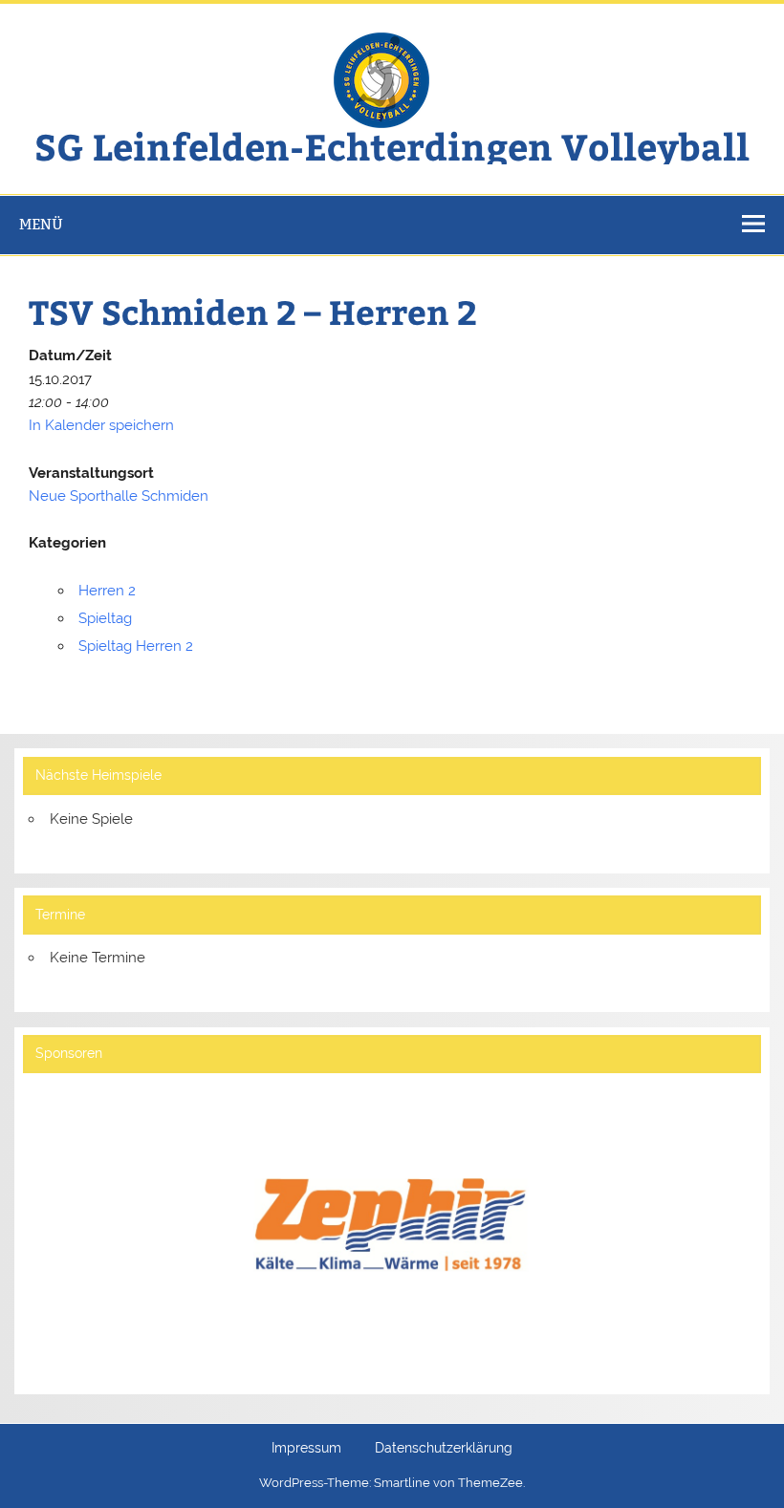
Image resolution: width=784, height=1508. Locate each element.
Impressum (306, 1448)
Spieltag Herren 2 (135, 646)
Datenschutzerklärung (443, 1448)
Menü (41, 224)
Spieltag (105, 618)
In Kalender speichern (101, 425)
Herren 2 (107, 590)
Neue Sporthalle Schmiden (118, 496)
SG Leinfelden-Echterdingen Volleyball (392, 145)
